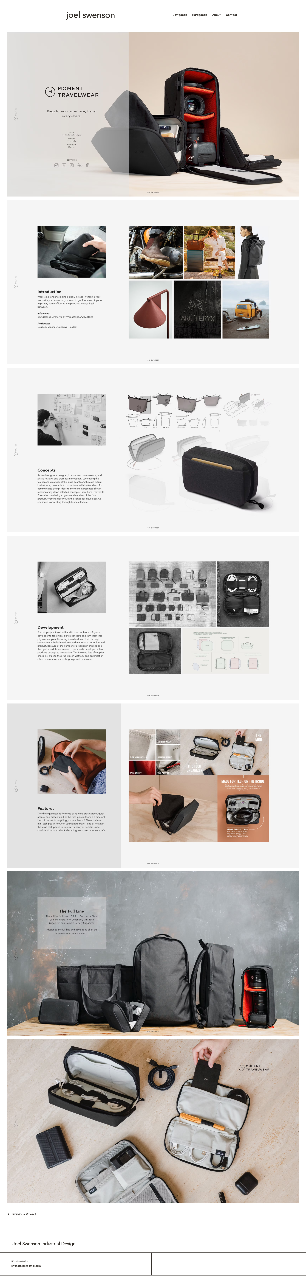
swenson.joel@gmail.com (26, 1266)
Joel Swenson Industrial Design (44, 1243)
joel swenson (90, 15)
